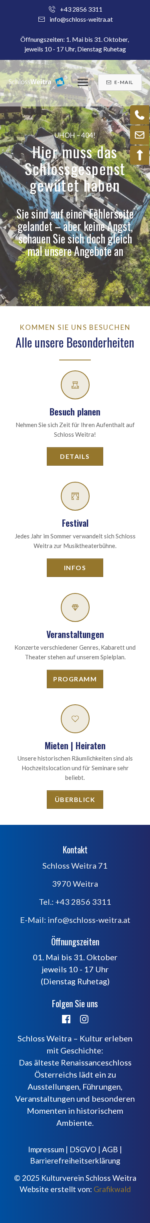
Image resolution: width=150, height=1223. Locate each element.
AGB (110, 1149)
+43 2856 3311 (81, 9)
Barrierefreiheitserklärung (75, 1160)
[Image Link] (38, 82)
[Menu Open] (83, 82)
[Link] (66, 1019)
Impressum (46, 1149)
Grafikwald (112, 1189)
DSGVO (83, 1149)
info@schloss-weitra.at (81, 19)
